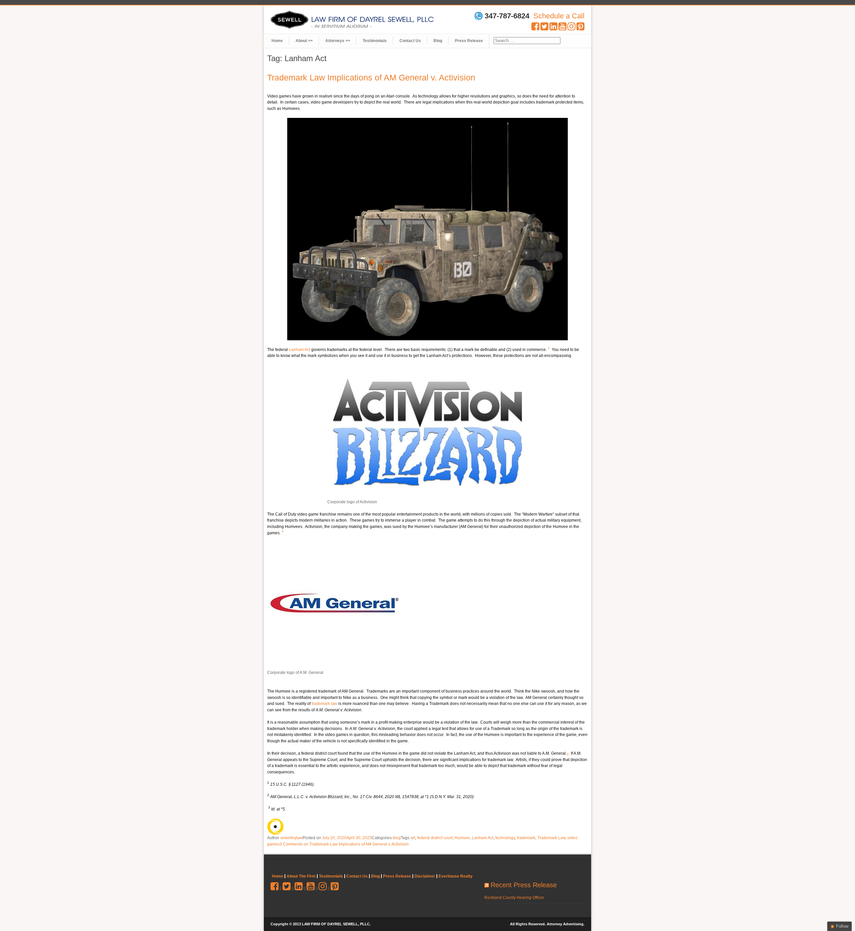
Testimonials (375, 40)
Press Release (469, 40)
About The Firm (301, 876)
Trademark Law (551, 837)
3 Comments (344, 844)
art (412, 837)
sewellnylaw (291, 837)
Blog (438, 40)
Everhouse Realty (456, 876)
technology (505, 837)
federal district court (435, 837)
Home (277, 40)
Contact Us (410, 40)
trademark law (324, 703)
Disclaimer (424, 876)
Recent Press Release (524, 885)
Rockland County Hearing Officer (514, 897)
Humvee (462, 837)
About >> (304, 40)
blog (397, 837)
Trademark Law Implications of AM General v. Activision (371, 77)
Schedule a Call (558, 16)
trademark (526, 837)
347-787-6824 (507, 16)
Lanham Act (299, 349)
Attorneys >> (337, 40)
